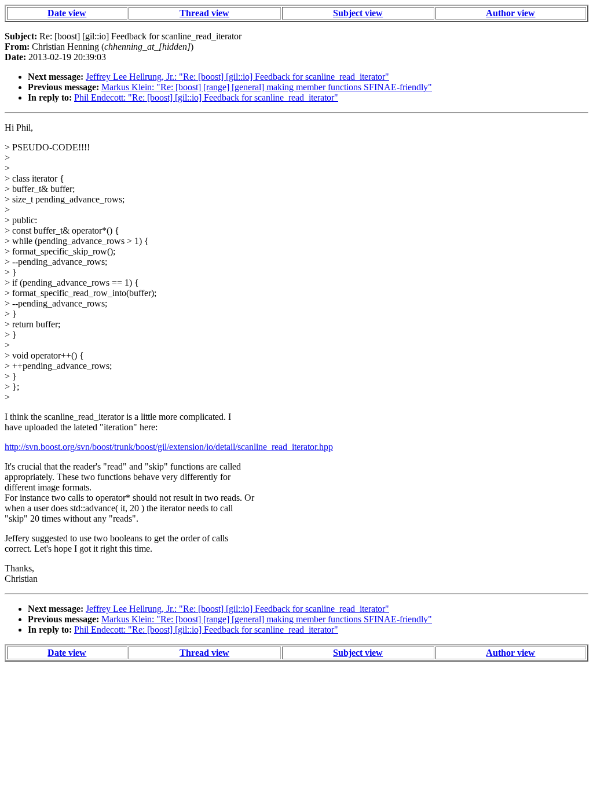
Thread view (204, 13)
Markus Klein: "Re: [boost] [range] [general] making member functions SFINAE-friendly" (266, 87)
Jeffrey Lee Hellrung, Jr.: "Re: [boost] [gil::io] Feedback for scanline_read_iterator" (237, 77)
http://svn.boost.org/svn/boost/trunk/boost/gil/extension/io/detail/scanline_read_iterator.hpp (169, 447)
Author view (510, 13)
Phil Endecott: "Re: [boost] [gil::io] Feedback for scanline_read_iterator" (206, 97)
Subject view (358, 13)
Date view (66, 13)
